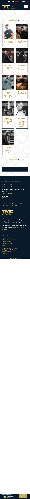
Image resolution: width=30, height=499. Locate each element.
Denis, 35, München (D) (22, 42)
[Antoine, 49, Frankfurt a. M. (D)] (8, 75)
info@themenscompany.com (11, 181)
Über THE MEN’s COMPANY (10, 248)
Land (4, 19)
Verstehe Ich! (23, 496)
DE (13, 2)
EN (21, 2)
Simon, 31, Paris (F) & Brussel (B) (8, 120)
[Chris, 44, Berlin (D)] (22, 75)
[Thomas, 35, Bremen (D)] (22, 49)
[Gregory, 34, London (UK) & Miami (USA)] (22, 102)
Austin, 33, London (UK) (8, 150)
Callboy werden (7, 243)
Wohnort (5, 22)
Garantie (4, 245)
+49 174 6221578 (7, 186)
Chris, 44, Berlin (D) (22, 93)
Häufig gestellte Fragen (9, 250)
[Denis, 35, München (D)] (22, 24)
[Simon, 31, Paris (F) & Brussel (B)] (8, 102)
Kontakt (4, 253)
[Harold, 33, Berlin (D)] (8, 49)
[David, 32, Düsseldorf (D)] (8, 24)
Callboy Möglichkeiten (9, 240)
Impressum (13, 205)
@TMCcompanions (8, 198)
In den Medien (6, 251)
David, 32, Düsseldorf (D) (8, 42)
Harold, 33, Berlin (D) (8, 67)
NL (6, 2)
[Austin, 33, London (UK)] (8, 131)
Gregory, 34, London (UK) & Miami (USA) (21, 122)
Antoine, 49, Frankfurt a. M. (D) (8, 94)
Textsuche (5, 17)
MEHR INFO (7, 497)
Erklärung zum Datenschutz (11, 204)
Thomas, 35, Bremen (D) (21, 68)
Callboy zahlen (6, 241)
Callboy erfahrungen (8, 238)
